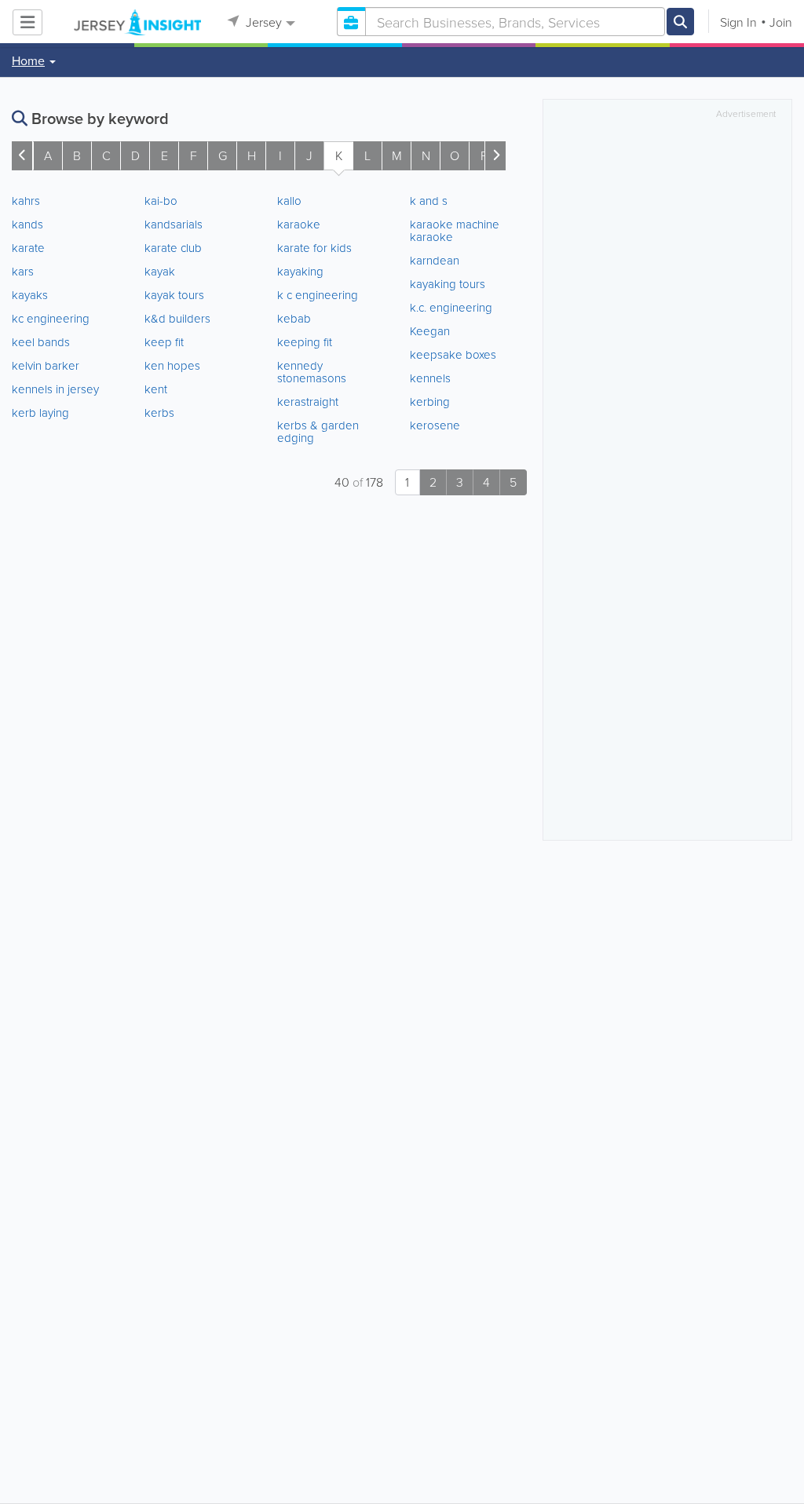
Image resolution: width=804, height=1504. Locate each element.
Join (780, 22)
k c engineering (317, 295)
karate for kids (314, 247)
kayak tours (174, 295)
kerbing (430, 401)
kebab (294, 318)
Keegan (430, 331)
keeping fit (304, 342)
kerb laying (40, 412)
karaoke (298, 224)
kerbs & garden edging (318, 431)
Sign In (738, 22)
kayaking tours (447, 284)
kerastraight (307, 401)
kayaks (30, 295)
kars (23, 271)
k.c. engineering (451, 307)
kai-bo (160, 200)
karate (28, 247)
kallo (289, 200)
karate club (173, 247)
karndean (434, 260)
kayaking (300, 271)
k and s (429, 200)
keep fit (164, 342)
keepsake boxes (453, 354)
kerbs (159, 412)
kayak (159, 271)
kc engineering (51, 318)
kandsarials (173, 224)
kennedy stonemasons (311, 371)
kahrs (26, 200)
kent (155, 389)
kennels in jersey (55, 389)
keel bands (41, 342)
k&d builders (177, 318)
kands (27, 224)
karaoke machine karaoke (454, 230)
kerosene (435, 425)
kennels (430, 378)
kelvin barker (45, 365)
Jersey (262, 22)
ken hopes (172, 365)
